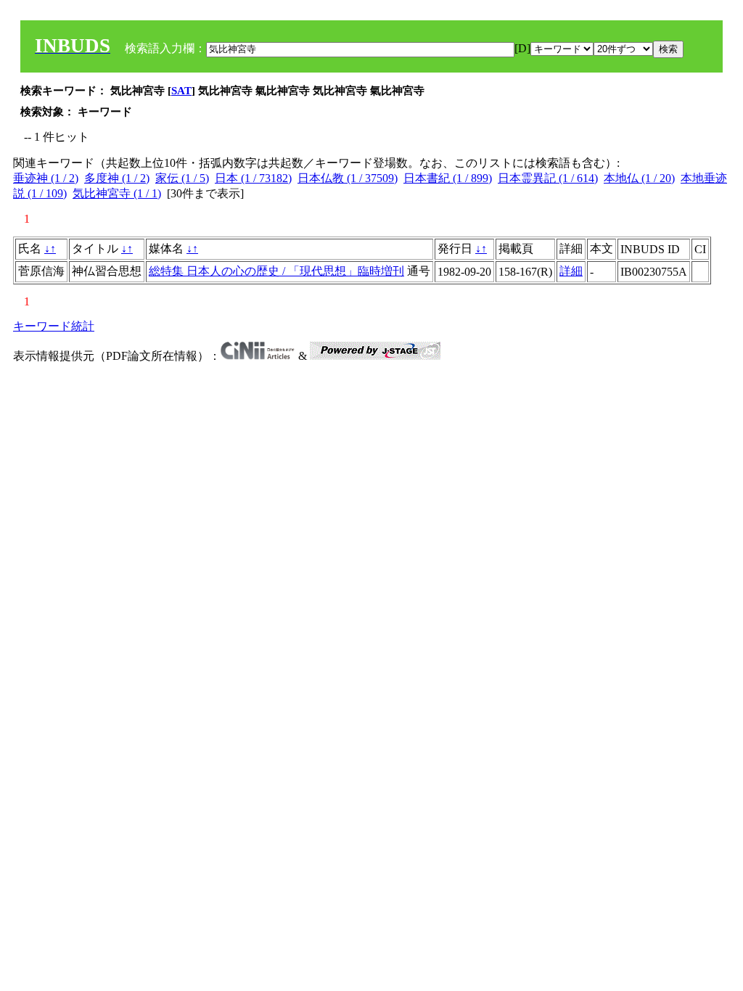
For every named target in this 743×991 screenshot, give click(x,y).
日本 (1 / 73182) (253, 178)
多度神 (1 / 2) (116, 178)
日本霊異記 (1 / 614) (548, 178)
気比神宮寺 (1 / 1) (117, 193)
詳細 (571, 271)
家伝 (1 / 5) (182, 178)
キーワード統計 (53, 326)
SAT (181, 90)
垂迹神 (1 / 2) (45, 178)
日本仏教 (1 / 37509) (347, 178)
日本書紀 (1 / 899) (447, 178)
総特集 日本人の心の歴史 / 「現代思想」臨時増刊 (276, 271)
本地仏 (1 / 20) (639, 178)
